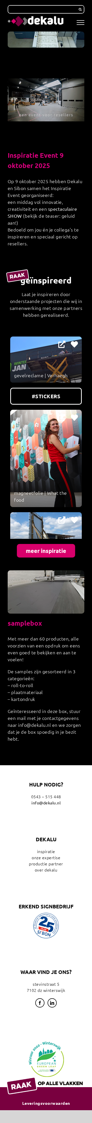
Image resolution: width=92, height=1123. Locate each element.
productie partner (46, 863)
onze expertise (46, 857)
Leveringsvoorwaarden (46, 1103)
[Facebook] (40, 1002)
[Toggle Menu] (80, 22)
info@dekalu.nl (46, 802)
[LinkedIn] (52, 1002)
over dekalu (46, 870)
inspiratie (46, 851)
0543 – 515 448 (46, 796)
